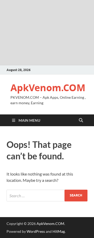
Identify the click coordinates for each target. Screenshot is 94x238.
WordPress (36, 231)
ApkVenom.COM (47, 87)
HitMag (58, 231)
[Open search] (81, 120)
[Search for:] (47, 195)
